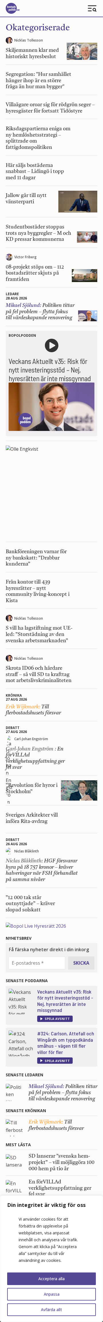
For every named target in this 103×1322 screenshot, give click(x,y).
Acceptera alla (51, 1278)
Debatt (12, 727)
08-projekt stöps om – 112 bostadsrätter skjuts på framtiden (35, 273)
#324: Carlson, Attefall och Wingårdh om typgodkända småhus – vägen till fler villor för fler (65, 1042)
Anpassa (52, 1294)
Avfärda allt (51, 1309)
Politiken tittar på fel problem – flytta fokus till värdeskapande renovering (40, 311)
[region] (51, 1258)
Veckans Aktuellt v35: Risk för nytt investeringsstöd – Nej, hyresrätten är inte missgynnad (65, 1000)
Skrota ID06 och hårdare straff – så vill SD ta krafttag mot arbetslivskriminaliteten (39, 674)
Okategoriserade (38, 28)
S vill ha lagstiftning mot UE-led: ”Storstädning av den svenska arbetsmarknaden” (39, 634)
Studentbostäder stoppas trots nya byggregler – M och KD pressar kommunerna (38, 233)
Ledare (12, 293)
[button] (55, 1019)
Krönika (14, 695)
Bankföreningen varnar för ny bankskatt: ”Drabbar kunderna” (36, 558)
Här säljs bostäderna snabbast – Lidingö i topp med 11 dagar (35, 171)
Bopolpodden (22, 335)
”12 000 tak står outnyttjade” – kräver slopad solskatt (30, 904)
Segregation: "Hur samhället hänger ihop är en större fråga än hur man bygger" (38, 80)
